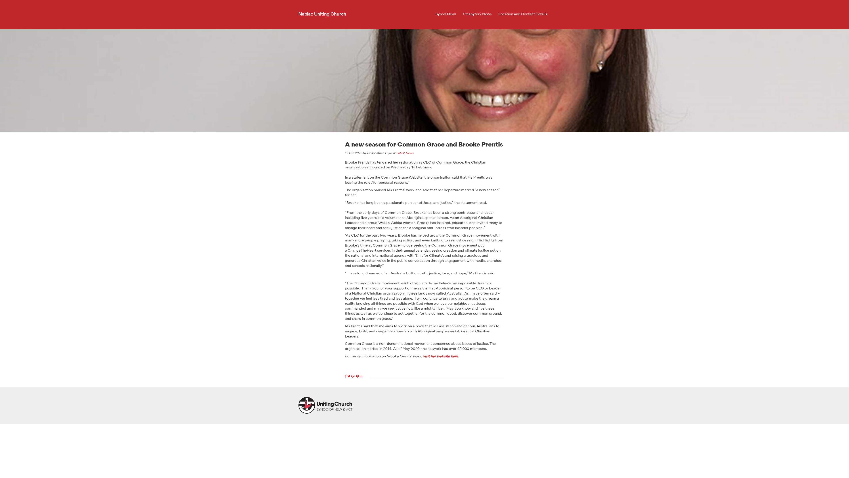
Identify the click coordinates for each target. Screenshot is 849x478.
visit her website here (440, 356)
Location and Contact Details (522, 14)
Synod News (446, 14)
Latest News (404, 153)
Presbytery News (477, 14)
